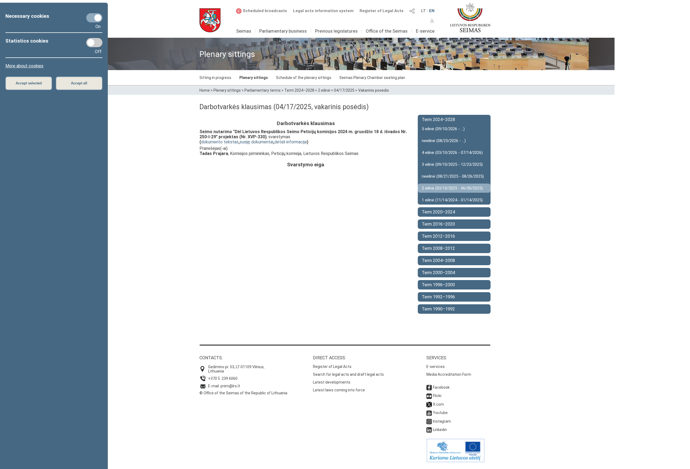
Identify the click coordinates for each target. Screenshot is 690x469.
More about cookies (24, 65)
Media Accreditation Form (448, 374)
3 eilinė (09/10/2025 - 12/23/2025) (452, 164)
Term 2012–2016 (438, 236)
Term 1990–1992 (438, 309)
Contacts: (211, 357)
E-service (425, 31)
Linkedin (440, 429)
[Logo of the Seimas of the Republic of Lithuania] (470, 17)
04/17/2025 (344, 90)
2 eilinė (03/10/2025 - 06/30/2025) (452, 188)
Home (204, 90)
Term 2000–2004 (438, 272)
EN (431, 10)
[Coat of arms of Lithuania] (209, 20)
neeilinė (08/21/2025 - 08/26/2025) (453, 176)
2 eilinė (324, 90)
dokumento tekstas (220, 141)
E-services (435, 366)
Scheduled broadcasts (265, 10)
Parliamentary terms (262, 90)
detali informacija (290, 141)
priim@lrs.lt (230, 386)
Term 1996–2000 (438, 284)
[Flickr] (429, 396)
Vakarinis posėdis (373, 90)
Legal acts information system (323, 10)
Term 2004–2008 (438, 260)
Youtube (440, 413)
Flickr (437, 396)
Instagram (442, 421)
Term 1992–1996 (438, 296)
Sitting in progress (215, 77)
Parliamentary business (283, 31)
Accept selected (29, 83)
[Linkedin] (429, 429)
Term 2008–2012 (438, 248)
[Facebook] (429, 387)
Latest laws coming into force (339, 390)
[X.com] (429, 404)
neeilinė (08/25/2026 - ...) (444, 140)
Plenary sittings (253, 77)
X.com (438, 404)
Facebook (441, 387)
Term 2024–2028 (299, 90)
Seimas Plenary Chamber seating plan (372, 77)
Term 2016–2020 (438, 224)
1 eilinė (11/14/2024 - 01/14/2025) (452, 200)
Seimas (243, 31)
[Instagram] (429, 421)
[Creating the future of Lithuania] (455, 461)
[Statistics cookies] (94, 42)
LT (423, 10)
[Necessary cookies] (94, 17)
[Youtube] (429, 413)
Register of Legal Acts (381, 10)
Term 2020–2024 (438, 212)
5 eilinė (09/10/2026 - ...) (443, 128)
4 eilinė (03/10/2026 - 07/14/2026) (452, 152)
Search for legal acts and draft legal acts (348, 374)
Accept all (79, 83)
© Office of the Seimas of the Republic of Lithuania (243, 393)
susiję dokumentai (256, 141)
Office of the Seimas (387, 31)
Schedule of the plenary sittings (303, 77)
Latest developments (331, 382)
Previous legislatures (336, 31)
